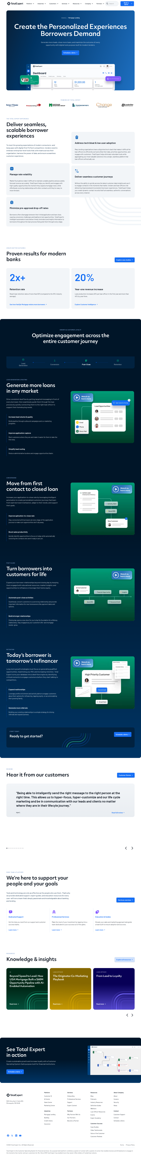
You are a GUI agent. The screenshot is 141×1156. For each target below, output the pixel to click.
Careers (116, 1099)
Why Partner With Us (73, 1114)
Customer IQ (48, 1096)
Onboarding (70, 1096)
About (115, 1096)
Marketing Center (49, 1105)
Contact (116, 1117)
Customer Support (119, 1114)
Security (116, 1102)
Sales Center (48, 1102)
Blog (92, 1096)
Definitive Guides (96, 1105)
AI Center (47, 1099)
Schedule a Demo (119, 1121)
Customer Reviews (96, 1136)
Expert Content (72, 1105)
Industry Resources (97, 1102)
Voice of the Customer (98, 1133)
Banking (46, 1117)
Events (93, 1115)
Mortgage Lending (74, 18)
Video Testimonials (96, 1130)
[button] (30, 3)
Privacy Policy (130, 1145)
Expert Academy (96, 1118)
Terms (122, 1145)
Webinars (93, 1108)
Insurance (47, 1124)
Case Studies (95, 1127)
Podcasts (93, 1099)
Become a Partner (73, 1121)
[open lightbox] (103, 417)
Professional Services (74, 1099)
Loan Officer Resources (98, 1112)
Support (69, 1102)
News (115, 1105)
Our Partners (71, 1117)
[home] (15, 3)
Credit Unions (48, 1121)
